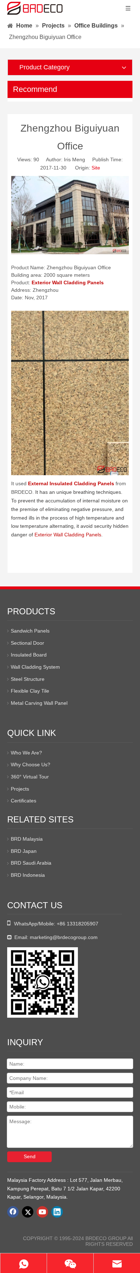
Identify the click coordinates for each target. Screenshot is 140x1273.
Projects (20, 789)
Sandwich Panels (30, 631)
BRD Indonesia (28, 875)
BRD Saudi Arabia (31, 863)
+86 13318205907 (77, 924)
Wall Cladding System (35, 667)
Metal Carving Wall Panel (39, 703)
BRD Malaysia (27, 839)
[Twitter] (27, 1212)
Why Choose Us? (30, 764)
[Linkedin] (57, 1212)
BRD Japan (24, 851)
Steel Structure (28, 679)
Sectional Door (27, 643)
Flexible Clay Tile (30, 691)
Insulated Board (29, 655)
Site (96, 168)
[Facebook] (13, 1212)
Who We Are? (26, 753)
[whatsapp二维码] (42, 982)
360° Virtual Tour (30, 777)
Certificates (23, 800)
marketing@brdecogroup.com (64, 937)
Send (30, 1156)
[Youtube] (42, 1212)
